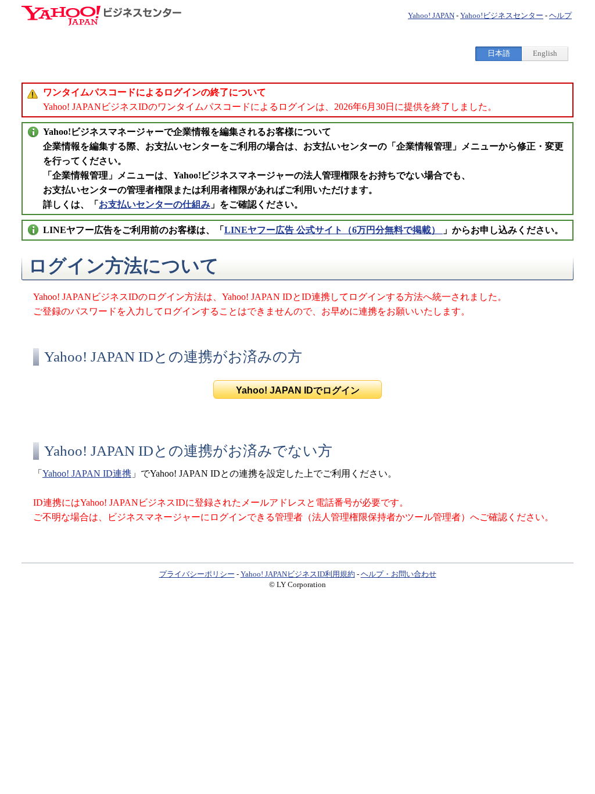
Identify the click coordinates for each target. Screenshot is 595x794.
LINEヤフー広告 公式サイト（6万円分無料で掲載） (333, 230)
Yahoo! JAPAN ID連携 (86, 473)
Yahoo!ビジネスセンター (501, 15)
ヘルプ (560, 15)
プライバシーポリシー (197, 574)
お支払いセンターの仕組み (154, 204)
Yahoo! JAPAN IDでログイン (298, 390)
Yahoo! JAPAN (431, 15)
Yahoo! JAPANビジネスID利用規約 (298, 574)
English (545, 53)
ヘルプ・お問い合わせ (398, 574)
